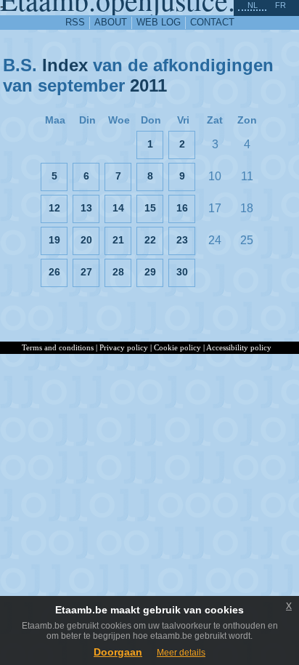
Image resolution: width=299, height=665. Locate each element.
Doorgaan (118, 652)
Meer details (181, 653)
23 (182, 240)
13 (86, 208)
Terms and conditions (58, 347)
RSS (75, 22)
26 (54, 272)
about (110, 22)
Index (65, 65)
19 (54, 240)
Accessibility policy (238, 347)
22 (150, 240)
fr (280, 5)
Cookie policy (177, 347)
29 (150, 272)
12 (54, 208)
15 (150, 208)
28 (118, 272)
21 (118, 240)
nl (252, 5)
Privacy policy (123, 347)
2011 (148, 85)
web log (158, 22)
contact (212, 22)
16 (182, 208)
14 (118, 208)
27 (86, 272)
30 (182, 272)
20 (86, 240)
